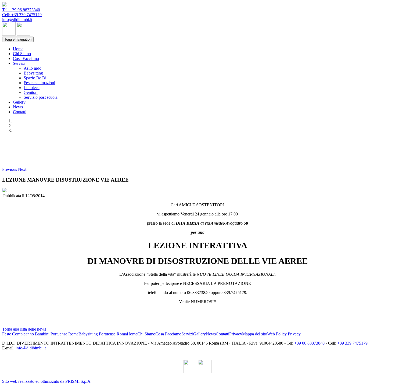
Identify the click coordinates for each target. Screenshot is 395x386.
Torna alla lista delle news (24, 329)
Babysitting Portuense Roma (102, 334)
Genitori (31, 92)
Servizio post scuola (41, 97)
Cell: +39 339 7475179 (22, 14)
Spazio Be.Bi (35, 78)
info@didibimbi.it (17, 19)
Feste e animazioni (39, 82)
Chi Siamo (22, 53)
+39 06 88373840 (309, 343)
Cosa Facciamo (26, 58)
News (18, 107)
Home (18, 49)
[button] (10, 169)
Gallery (19, 102)
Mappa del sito (254, 334)
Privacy (235, 334)
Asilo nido (32, 68)
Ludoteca (32, 87)
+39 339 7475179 (352, 343)
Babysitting (33, 73)
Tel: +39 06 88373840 (21, 10)
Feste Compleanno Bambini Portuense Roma (40, 334)
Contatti (19, 111)
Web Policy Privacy (284, 334)
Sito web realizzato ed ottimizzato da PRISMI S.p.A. (47, 381)
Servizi (19, 63)
